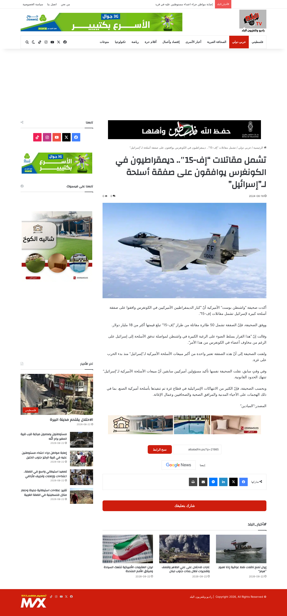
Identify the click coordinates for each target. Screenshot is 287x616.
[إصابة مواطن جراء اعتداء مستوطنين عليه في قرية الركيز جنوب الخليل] (81, 458)
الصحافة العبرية (216, 42)
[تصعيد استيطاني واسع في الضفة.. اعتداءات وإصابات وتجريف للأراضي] (81, 477)
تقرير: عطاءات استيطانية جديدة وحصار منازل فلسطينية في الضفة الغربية (44, 493)
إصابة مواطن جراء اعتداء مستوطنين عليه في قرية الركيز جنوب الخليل (172, 4)
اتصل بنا (52, 4)
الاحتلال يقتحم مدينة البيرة (71, 419)
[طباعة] (193, 482)
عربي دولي (239, 42)
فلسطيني (257, 42)
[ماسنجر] (213, 482)
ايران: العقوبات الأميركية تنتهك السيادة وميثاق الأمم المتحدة (128, 569)
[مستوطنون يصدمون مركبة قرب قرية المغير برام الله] (81, 440)
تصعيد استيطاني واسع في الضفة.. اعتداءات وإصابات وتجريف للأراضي (45, 474)
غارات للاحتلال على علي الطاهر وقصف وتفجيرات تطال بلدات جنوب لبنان (186, 569)
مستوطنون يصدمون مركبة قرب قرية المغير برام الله (44, 436)
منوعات (104, 42)
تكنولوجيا (120, 42)
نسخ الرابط (160, 449)
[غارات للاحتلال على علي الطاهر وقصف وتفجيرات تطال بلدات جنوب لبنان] (184, 549)
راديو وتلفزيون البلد (201, 596)
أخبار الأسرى (193, 42)
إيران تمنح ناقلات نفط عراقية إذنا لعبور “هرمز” (242, 569)
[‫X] (233, 482)
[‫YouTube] (57, 137)
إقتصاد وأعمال (171, 42)
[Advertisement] (143, 84)
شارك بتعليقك (184, 506)
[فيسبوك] (243, 482)
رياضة (135, 42)
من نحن (65, 4)
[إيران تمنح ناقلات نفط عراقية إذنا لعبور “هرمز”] (241, 549)
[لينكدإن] (223, 482)
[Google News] (179, 465)
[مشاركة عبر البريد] (203, 482)
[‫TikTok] (37, 137)
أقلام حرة (151, 42)
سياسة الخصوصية (33, 4)
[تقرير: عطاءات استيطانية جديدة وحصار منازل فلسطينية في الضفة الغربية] (81, 496)
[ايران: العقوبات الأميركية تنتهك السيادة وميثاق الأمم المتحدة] (128, 549)
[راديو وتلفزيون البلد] (252, 21)
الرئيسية (258, 147)
